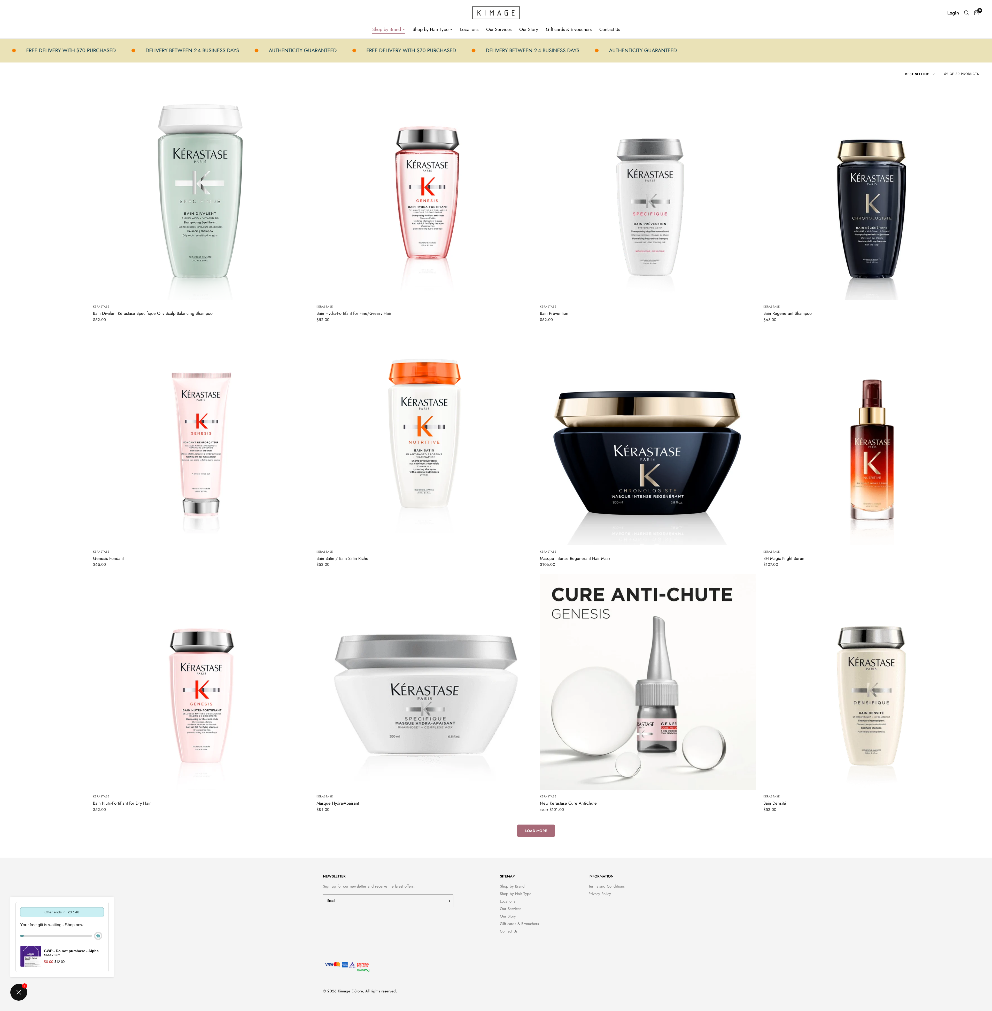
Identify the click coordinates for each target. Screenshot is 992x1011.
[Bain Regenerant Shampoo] (871, 192)
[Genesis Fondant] (201, 437)
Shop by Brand (386, 29)
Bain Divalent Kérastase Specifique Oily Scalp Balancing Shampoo (153, 313)
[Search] (967, 13)
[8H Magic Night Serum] (871, 437)
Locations (469, 29)
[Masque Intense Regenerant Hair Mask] (648, 437)
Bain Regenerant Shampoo (787, 313)
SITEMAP (507, 876)
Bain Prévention (554, 313)
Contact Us (609, 29)
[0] (975, 13)
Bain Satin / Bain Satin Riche (342, 558)
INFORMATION (601, 876)
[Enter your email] (448, 901)
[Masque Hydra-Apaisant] (424, 682)
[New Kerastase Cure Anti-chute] (648, 682)
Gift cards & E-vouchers (569, 29)
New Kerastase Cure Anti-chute (568, 803)
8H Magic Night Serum (784, 558)
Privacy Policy (599, 894)
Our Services (499, 29)
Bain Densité (774, 803)
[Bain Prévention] (648, 192)
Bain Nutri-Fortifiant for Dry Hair (122, 803)
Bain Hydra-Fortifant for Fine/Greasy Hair (353, 313)
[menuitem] (388, 29)
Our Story (528, 29)
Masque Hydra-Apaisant (337, 803)
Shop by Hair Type (430, 29)
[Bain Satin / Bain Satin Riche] (424, 437)
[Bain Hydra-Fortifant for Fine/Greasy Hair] (424, 192)
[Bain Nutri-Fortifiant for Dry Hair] (201, 682)
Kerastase (101, 306)
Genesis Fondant (108, 558)
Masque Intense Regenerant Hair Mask (575, 558)
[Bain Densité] (871, 682)
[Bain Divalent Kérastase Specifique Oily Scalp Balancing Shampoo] (201, 192)
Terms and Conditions (606, 886)
